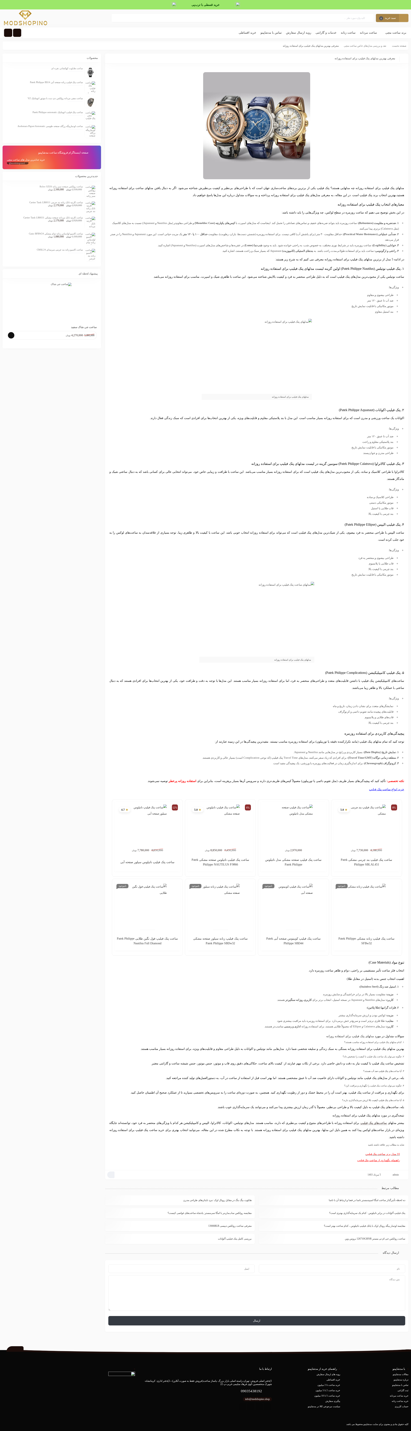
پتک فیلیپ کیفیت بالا (378, 1100)
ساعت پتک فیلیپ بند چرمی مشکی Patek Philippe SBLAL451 (366, 862)
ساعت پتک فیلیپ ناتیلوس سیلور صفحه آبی (147, 862)
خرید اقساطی (333, 1379)
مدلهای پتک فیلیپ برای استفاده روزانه (350, 1036)
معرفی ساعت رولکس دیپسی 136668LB (230, 1225)
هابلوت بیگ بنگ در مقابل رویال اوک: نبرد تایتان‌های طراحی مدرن (217, 1200)
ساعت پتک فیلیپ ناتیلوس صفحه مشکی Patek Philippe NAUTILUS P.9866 (220, 862)
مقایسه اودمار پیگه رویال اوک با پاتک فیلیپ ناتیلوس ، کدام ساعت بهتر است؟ (364, 1225)
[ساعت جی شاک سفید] (52, 302)
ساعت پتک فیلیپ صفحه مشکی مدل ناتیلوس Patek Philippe (293, 862)
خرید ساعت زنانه (400, 1401)
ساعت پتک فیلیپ (380, 789)
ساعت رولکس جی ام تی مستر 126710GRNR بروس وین (375, 1238)
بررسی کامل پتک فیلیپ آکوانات (235, 1238)
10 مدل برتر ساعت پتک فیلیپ (382, 1154)
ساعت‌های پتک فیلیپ (373, 1123)
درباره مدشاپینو (401, 1379)
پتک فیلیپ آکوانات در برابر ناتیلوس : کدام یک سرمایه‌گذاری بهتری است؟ (367, 1213)
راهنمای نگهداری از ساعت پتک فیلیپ (378, 1160)
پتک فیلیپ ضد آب (379, 1071)
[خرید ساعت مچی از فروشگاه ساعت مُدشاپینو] (25, 18)
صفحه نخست (399, 45)
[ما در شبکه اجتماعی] (8, 33)
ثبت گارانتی (403, 1390)
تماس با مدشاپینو (400, 1385)
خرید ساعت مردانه (399, 1395)
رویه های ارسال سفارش (328, 1374)
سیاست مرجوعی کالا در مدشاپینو (324, 1406)
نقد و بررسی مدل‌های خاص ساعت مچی (365, 45)
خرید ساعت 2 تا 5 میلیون (328, 1390)
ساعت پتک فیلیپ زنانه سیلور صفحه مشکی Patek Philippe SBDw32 (220, 941)
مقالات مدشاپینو (400, 1374)
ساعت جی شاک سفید (84, 327)
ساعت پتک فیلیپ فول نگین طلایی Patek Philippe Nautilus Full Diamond (147, 941)
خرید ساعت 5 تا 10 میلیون (327, 1395)
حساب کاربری (401, 1406)
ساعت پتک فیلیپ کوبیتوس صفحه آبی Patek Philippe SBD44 (293, 941)
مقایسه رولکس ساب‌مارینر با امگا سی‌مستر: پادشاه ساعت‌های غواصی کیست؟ (210, 1213)
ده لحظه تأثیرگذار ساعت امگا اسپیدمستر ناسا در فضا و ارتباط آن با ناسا (367, 1200)
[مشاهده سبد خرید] (403, 18)
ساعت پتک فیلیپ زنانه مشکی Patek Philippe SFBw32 (366, 941)
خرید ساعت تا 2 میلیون (328, 1385)
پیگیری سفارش (332, 1401)
